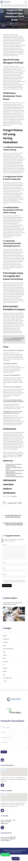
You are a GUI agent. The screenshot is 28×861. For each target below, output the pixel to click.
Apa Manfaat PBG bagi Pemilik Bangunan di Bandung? (14, 339)
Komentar (4, 544)
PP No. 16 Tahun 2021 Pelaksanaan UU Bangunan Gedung (15, 471)
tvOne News (8, 484)
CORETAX (5, 642)
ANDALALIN (6, 639)
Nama (4, 562)
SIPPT (4, 658)
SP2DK (5, 671)
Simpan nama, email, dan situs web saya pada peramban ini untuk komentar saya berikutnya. (14, 581)
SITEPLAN (5, 661)
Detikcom (7, 488)
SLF (4, 665)
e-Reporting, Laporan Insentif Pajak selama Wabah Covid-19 (12, 603)
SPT (4, 674)
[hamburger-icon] (25, 2)
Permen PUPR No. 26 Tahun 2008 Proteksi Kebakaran (14, 474)
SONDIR (5, 668)
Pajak (4, 645)
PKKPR (5, 655)
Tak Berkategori (7, 678)
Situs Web (4, 574)
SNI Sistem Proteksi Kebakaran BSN (14, 476)
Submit (4, 752)
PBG (4, 652)
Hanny (20, 503)
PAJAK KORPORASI (8, 648)
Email (3, 568)
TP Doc (5, 681)
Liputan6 (14, 496)
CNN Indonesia (9, 480)
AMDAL (5, 636)
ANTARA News (9, 493)
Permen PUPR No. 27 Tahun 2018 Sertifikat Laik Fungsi (14, 465)
